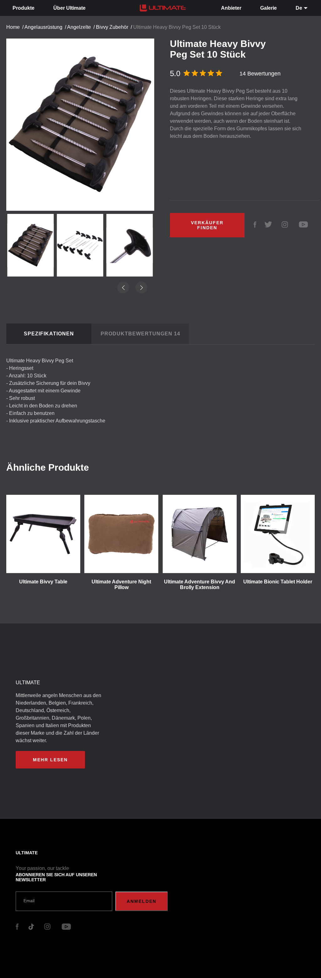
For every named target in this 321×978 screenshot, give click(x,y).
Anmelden (141, 901)
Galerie (268, 8)
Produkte (23, 8)
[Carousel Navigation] (83, 119)
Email (29, 900)
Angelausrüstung (43, 27)
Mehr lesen (50, 759)
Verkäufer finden (207, 225)
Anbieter (231, 8)
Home (13, 27)
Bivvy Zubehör (112, 27)
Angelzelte (79, 27)
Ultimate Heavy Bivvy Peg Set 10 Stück (177, 27)
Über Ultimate (69, 8)
